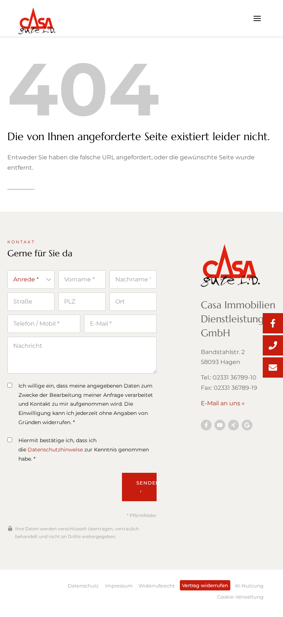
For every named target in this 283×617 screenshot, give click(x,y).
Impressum (119, 586)
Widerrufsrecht (157, 586)
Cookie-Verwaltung (240, 597)
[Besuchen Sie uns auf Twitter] (247, 425)
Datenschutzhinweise (55, 449)
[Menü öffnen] (257, 18)
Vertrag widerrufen (205, 585)
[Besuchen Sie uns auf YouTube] (219, 425)
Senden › (146, 487)
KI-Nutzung (249, 586)
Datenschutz (83, 586)
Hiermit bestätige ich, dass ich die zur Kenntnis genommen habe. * (83, 449)
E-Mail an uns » (223, 403)
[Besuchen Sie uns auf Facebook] (206, 425)
